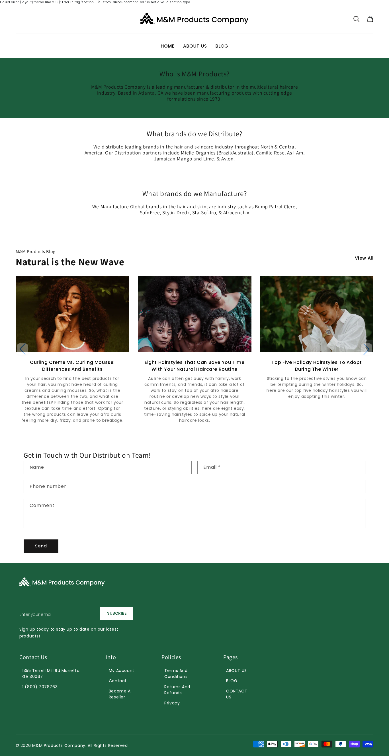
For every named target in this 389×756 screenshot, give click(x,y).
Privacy (172, 703)
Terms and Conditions (175, 673)
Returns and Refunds (177, 690)
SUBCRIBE (116, 613)
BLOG (231, 681)
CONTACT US (236, 694)
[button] (370, 19)
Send (41, 546)
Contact (118, 681)
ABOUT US (236, 670)
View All (364, 258)
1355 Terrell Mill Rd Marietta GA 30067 (50, 673)
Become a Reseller (120, 694)
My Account (121, 670)
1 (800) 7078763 (40, 687)
